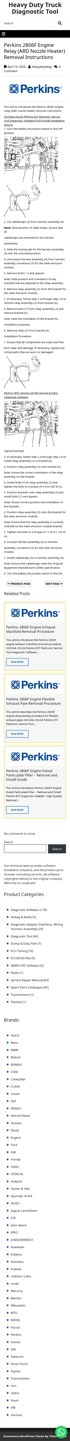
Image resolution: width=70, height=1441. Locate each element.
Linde (15, 1283)
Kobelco (16, 1254)
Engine (16, 1137)
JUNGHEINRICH (22, 1240)
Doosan (16, 1123)
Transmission (20, 1378)
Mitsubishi (18, 1305)
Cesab (15, 1094)
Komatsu (17, 1262)
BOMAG (16, 1065)
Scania (15, 1342)
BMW (14, 1050)
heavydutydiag (42, 67)
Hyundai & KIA (21, 1196)
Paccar (15, 1327)
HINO (15, 1167)
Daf (13, 1101)
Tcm (14, 1386)
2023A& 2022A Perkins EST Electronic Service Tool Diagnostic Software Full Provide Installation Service (34, 121)
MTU (14, 1313)
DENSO (16, 1108)
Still (13, 1349)
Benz (14, 1043)
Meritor (16, 1298)
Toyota (15, 1371)
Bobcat (16, 1057)
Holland (16, 1181)
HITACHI (17, 1174)
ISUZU (15, 1203)
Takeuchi (17, 1356)
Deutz (15, 1130)
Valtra (15, 1393)
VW (13, 1407)
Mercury (17, 1291)
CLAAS (15, 1086)
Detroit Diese (20, 1116)
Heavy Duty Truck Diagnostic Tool (35, 8)
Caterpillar (18, 1079)
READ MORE (15, 660)
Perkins (16, 1334)
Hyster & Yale (20, 1189)
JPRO (14, 1232)
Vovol (14, 1400)
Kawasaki (17, 1247)
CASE (14, 1072)
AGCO (15, 1035)
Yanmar (16, 1415)
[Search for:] (28, 23)
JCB (13, 1218)
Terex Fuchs (19, 1364)
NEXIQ (15, 1320)
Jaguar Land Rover (24, 1210)
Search (8, 842)
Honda (15, 1159)
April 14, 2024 (16, 67)
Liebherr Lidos (21, 1276)
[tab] (3, 34)
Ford (14, 1145)
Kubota (16, 1269)
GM (13, 1152)
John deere (19, 1225)
